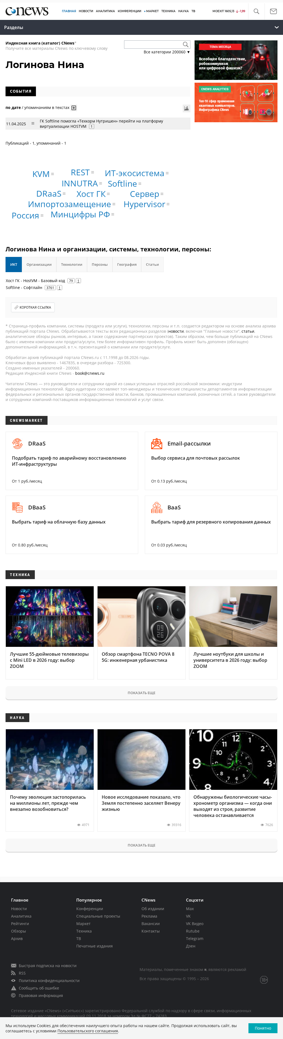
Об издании (153, 908)
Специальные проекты (98, 916)
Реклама (149, 916)
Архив (17, 938)
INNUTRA (80, 183)
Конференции (89, 908)
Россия (25, 215)
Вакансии (151, 923)
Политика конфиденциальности (49, 980)
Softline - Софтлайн (24, 287)
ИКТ (13, 264)
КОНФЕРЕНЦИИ (129, 11)
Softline (122, 183)
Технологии (71, 264)
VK (188, 916)
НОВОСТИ (86, 11)
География (127, 264)
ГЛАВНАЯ (69, 11)
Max (190, 908)
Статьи (152, 264)
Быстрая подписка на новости (48, 965)
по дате (13, 107)
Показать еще (141, 692)
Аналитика (105, 11)
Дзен (190, 946)
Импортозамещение (69, 204)
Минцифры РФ (80, 214)
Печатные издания (94, 946)
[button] (256, 11)
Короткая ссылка (35, 307)
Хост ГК (91, 193)
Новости (19, 908)
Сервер (144, 193)
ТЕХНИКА (168, 11)
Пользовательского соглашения (87, 1030)
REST (80, 172)
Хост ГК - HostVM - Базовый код (35, 280)
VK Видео (194, 923)
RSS (22, 973)
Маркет (83, 923)
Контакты (151, 931)
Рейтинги (20, 923)
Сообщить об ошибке (39, 988)
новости (176, 331)
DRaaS (48, 193)
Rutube (193, 931)
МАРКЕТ (152, 11)
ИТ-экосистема (134, 173)
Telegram (194, 938)
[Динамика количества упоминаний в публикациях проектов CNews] (186, 108)
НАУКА (183, 11)
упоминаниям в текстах (46, 107)
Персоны (100, 264)
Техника (84, 931)
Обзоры (18, 931)
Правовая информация (41, 995)
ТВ (193, 11)
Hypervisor (144, 204)
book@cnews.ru (89, 373)
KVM (41, 173)
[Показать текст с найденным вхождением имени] (73, 108)
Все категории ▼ (167, 51)
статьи (248, 331)
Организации (39, 264)
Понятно (263, 1028)
